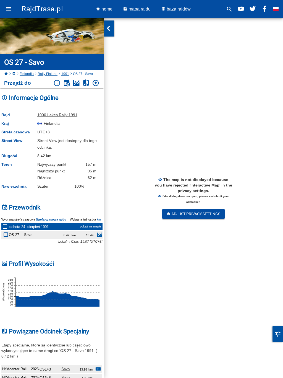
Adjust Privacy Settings (195, 214)
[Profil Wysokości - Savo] (99, 235)
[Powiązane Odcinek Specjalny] (86, 83)
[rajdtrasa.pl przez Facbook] (264, 9)
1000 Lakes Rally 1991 (57, 115)
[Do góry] (96, 83)
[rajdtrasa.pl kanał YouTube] (241, 9)
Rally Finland (47, 74)
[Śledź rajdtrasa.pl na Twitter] (252, 9)
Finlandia (27, 74)
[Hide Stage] (7, 234)
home (106, 9)
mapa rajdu (139, 9)
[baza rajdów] (14, 74)
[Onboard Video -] (98, 370)
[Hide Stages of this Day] (6, 226)
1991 (65, 74)
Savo (65, 369)
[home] (6, 74)
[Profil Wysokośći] (76, 83)
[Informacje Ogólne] (57, 83)
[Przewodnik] (67, 83)
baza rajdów (178, 9)
